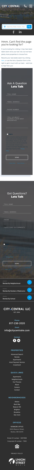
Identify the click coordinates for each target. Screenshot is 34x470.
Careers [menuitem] (17, 387)
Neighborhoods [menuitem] (17, 379)
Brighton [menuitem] (17, 409)
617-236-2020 (25, 6)
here (2, 60)
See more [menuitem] (17, 415)
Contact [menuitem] (17, 390)
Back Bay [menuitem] (17, 404)
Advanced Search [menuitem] (17, 354)
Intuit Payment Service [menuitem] (17, 362)
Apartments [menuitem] (17, 360)
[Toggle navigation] (30, 6)
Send (17, 157)
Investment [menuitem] (17, 365)
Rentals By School (9, 299)
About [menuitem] (17, 384)
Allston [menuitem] (17, 402)
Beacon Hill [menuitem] (17, 407)
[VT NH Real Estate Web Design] (17, 461)
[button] (29, 27)
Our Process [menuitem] (17, 382)
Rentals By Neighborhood (11, 283)
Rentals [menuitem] (17, 357)
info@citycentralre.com (17, 329)
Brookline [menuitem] (17, 412)
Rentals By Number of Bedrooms (14, 291)
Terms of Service (20, 163)
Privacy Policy (12, 163)
